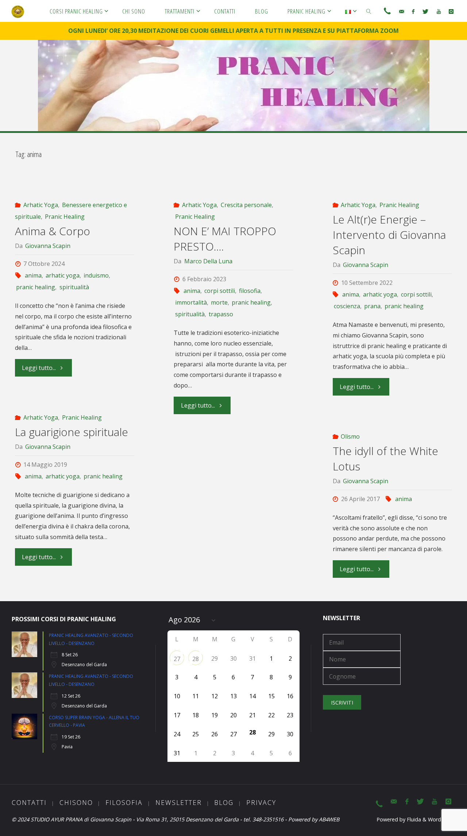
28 (195, 659)
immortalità (191, 302)
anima (33, 275)
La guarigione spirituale (71, 431)
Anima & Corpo (52, 231)
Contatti (29, 802)
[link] (369, 11)
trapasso (221, 314)
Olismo (350, 436)
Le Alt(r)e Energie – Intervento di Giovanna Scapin (389, 234)
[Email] (401, 11)
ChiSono (76, 802)
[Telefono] (387, 11)
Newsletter (178, 802)
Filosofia (124, 802)
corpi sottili (219, 291)
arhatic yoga (63, 275)
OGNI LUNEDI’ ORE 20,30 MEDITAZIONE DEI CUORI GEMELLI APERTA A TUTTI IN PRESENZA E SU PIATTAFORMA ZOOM (233, 31)
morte (219, 302)
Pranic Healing (65, 217)
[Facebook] (413, 11)
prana (372, 306)
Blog (224, 802)
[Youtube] (439, 11)
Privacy (261, 802)
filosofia (249, 291)
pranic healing (35, 287)
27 (177, 659)
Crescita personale (246, 205)
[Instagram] (451, 11)
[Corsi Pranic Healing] (17, 11)
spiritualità (74, 287)
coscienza (347, 306)
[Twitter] (425, 11)
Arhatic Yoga (40, 205)
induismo (96, 275)
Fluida (413, 819)
